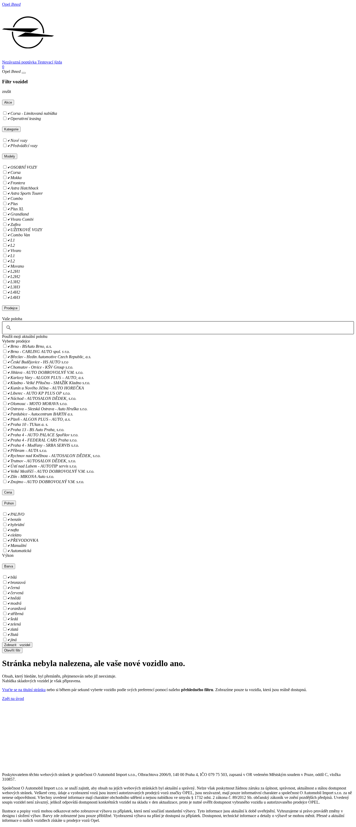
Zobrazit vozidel (17, 645)
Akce (8, 102)
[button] (24, 336)
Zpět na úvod (13, 698)
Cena (8, 492)
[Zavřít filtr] (24, 73)
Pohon (9, 503)
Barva (8, 566)
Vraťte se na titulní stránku (24, 689)
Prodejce (10, 308)
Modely (9, 156)
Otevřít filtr (12, 650)
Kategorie (11, 129)
